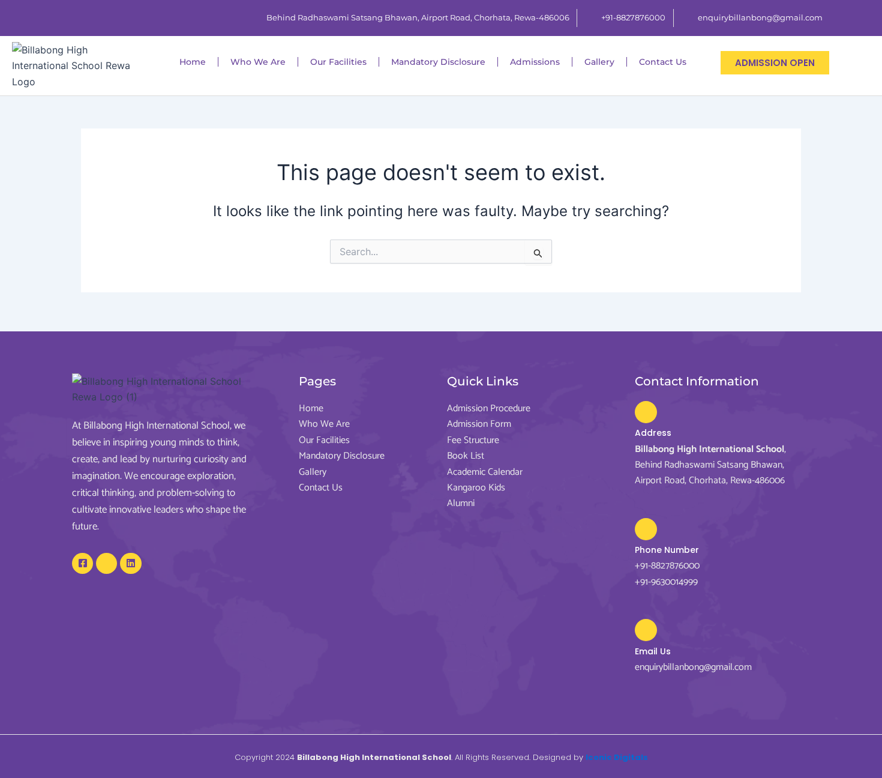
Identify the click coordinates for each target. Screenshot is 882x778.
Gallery (599, 61)
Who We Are (258, 61)
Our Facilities (338, 61)
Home (192, 61)
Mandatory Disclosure (438, 61)
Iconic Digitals (617, 757)
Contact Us (662, 61)
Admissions (535, 61)
